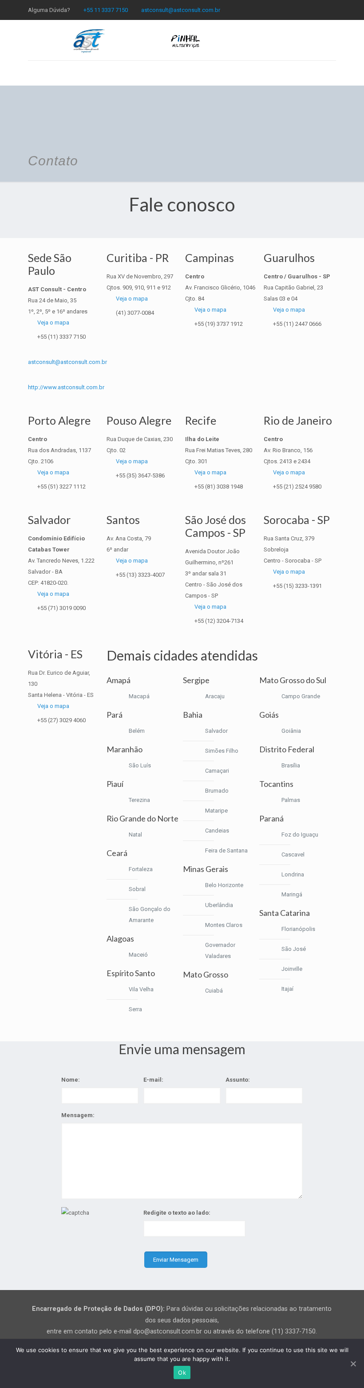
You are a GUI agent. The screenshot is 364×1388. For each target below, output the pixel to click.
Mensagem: (78, 1115)
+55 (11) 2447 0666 (297, 324)
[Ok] (352, 1363)
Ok (182, 1372)
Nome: (70, 1079)
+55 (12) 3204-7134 (218, 621)
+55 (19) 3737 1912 (218, 324)
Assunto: (238, 1079)
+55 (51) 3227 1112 (61, 486)
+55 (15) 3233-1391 (297, 586)
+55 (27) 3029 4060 (61, 720)
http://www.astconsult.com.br (66, 387)
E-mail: (153, 1079)
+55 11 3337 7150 (105, 10)
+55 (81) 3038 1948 (218, 486)
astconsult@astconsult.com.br (180, 10)
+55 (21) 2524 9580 (297, 486)
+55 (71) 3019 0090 (61, 608)
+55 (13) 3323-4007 (140, 574)
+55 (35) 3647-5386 (140, 475)
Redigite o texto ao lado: (176, 1212)
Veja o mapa (53, 322)
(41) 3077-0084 (135, 312)
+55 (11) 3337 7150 (61, 336)
